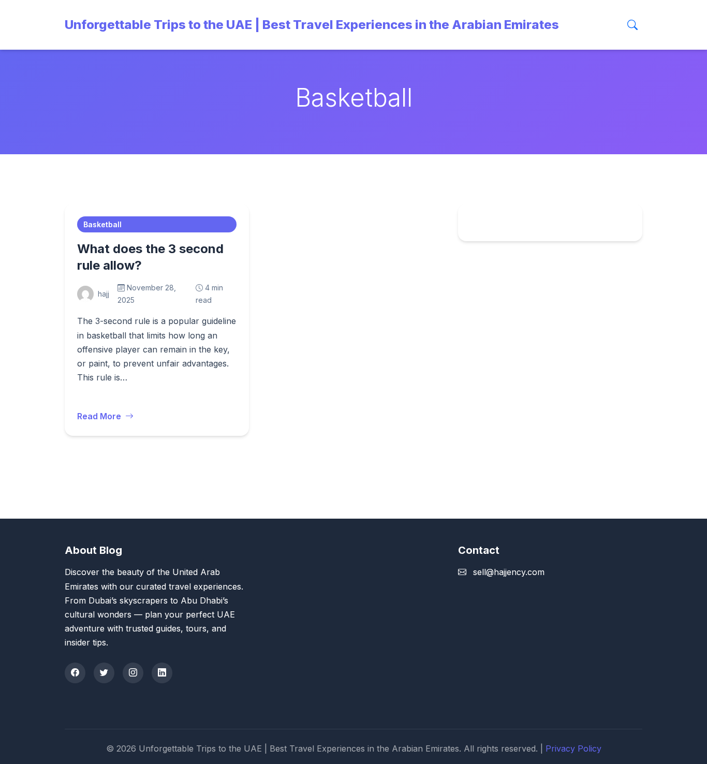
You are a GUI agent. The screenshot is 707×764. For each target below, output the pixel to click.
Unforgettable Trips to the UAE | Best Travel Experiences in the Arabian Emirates (312, 24)
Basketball (102, 224)
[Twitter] (104, 673)
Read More (99, 416)
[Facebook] (75, 673)
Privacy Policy (573, 748)
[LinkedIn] (162, 673)
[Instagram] (133, 673)
